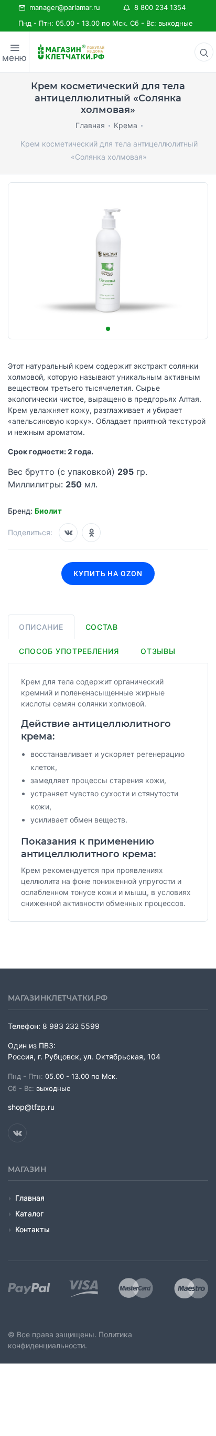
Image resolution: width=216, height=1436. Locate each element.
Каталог (29, 1213)
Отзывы (158, 651)
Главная (30, 1197)
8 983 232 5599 (71, 1026)
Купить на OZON (108, 573)
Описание (41, 626)
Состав (101, 626)
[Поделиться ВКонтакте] (68, 532)
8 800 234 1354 (158, 7)
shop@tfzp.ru (31, 1106)
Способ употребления (68, 651)
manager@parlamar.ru (62, 7)
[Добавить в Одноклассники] (91, 532)
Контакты (32, 1229)
